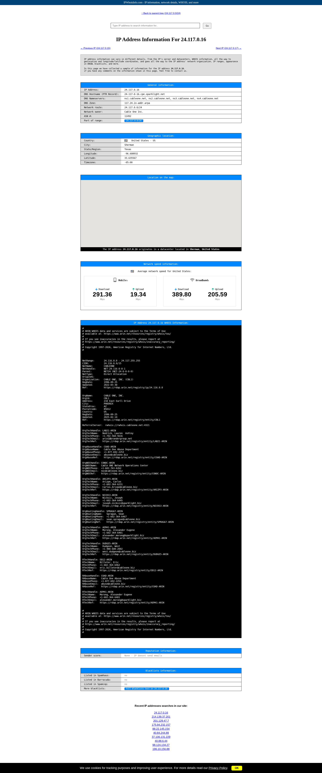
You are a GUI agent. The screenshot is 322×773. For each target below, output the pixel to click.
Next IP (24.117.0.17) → (228, 48)
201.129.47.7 (161, 720)
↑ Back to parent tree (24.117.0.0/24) (161, 13)
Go (207, 26)
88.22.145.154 (161, 728)
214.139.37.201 (161, 716)
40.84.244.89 (161, 732)
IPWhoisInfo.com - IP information (161, 2)
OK (237, 768)
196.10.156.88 (161, 749)
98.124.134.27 (161, 745)
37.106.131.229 (161, 737)
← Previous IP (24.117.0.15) (95, 48)
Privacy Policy (218, 768)
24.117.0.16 (161, 712)
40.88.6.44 (161, 741)
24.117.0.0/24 (133, 120)
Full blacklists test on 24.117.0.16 (146, 688)
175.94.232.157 (161, 724)
